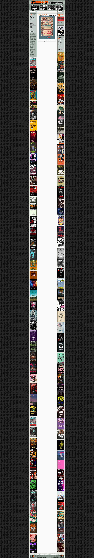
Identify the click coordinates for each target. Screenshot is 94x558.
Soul (33, 54)
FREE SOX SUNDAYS (60, 22)
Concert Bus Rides (59, 38)
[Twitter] (59, 14)
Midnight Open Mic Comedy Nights (34, 53)
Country (31, 52)
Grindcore (31, 46)
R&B (30, 33)
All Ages (33, 35)
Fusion (34, 48)
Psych (34, 40)
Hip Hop (32, 33)
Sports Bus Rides (62, 38)
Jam (30, 50)
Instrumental (33, 43)
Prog (30, 51)
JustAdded (31, 14)
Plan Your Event (40, 557)
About (51, 1)
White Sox (33, 41)
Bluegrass (31, 40)
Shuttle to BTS (59, 44)
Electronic (31, 48)
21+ (30, 37)
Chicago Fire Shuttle (33, 39)
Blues (34, 38)
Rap (30, 36)
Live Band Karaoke (32, 34)
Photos (54, 1)
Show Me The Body (32, 31)
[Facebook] (58, 14)
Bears (33, 52)
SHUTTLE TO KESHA (60, 46)
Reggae (31, 41)
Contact (59, 1)
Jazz (30, 43)
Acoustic (31, 54)
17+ (33, 44)
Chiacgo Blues (33, 49)
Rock (31, 45)
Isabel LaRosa (31, 23)
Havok (30, 20)
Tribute (31, 49)
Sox (32, 37)
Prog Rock (31, 44)
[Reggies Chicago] (39, 4)
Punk (32, 51)
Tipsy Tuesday (33, 36)
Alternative (32, 42)
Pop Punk (31, 38)
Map (56, 1)
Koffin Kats (31, 16)
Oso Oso (31, 26)
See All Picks (59, 23)
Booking (38, 557)
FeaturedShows (34, 14)
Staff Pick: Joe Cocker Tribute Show (44, 14)
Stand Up (31, 47)
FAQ (46, 557)
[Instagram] (60, 14)
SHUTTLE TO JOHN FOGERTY (61, 49)
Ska (34, 42)
